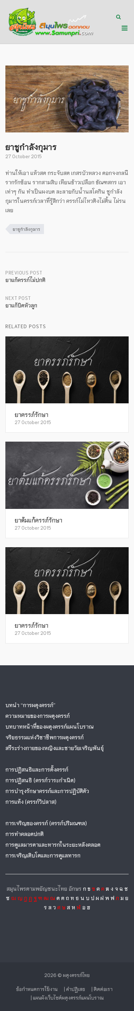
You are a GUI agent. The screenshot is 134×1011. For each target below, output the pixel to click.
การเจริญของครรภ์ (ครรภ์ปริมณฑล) (46, 822)
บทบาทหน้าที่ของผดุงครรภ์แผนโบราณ (49, 726)
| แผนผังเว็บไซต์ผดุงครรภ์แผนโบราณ (67, 998)
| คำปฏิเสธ (74, 989)
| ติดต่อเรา (102, 989)
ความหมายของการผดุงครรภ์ (37, 715)
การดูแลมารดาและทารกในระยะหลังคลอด (52, 844)
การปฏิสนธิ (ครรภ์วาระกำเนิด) (40, 779)
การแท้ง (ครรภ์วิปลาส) (30, 801)
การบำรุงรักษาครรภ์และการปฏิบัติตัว (47, 790)
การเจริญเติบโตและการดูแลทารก (42, 855)
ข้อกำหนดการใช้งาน (37, 989)
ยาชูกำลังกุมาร (26, 229)
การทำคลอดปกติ (24, 833)
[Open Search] (118, 17)
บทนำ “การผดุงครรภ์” (30, 704)
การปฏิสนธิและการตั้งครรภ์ (36, 769)
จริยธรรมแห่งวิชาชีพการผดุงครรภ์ (44, 736)
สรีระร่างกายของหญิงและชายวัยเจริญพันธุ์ (54, 747)
